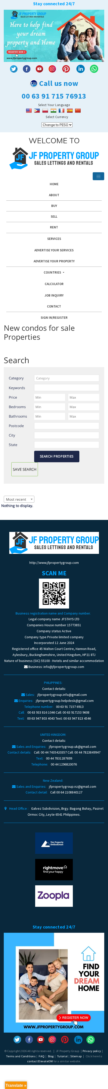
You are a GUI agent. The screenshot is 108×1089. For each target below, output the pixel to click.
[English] (29, 110)
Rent (54, 227)
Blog (51, 1056)
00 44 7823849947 (87, 752)
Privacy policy (92, 1051)
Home (54, 184)
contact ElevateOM (40, 1061)
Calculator (54, 284)
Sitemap (76, 1056)
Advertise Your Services (54, 250)
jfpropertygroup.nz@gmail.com (72, 786)
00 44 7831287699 (59, 758)
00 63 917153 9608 (76, 712)
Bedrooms (17, 406)
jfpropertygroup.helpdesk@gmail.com (65, 700)
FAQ (41, 1056)
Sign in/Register (54, 317)
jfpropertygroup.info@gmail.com (62, 694)
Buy (54, 206)
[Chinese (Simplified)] (78, 110)
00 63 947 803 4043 (41, 718)
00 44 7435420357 (54, 752)
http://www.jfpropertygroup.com (54, 562)
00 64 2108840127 (69, 792)
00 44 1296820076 (64, 764)
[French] (62, 110)
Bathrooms (18, 416)
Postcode (16, 425)
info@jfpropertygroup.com (63, 666)
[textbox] (66, 378)
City (12, 435)
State (13, 444)
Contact (54, 306)
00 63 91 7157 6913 (70, 706)
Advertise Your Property (54, 261)
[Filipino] (37, 110)
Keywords (17, 387)
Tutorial (62, 1056)
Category (16, 378)
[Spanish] (70, 110)
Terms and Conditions (20, 1056)
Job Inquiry (54, 295)
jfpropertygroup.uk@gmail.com (72, 746)
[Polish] (45, 110)
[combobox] (66, 378)
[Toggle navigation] (98, 176)
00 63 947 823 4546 (77, 718)
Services (54, 239)
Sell (54, 216)
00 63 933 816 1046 (41, 712)
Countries (53, 272)
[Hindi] (54, 110)
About (54, 195)
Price (13, 397)
